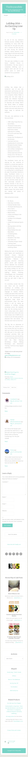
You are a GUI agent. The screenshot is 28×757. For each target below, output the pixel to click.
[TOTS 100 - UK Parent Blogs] (11, 741)
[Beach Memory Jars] (14, 592)
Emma (12, 450)
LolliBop (8, 379)
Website (4, 510)
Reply (6, 411)
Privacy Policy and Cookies (14, 730)
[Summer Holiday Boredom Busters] (14, 613)
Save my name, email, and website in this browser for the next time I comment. (13, 520)
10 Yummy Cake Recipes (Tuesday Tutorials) (14, 637)
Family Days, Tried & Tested (14, 672)
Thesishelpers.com (18, 721)
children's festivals (14, 378)
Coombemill (13, 399)
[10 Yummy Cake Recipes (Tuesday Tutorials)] (14, 635)
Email (4, 504)
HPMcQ (14, 676)
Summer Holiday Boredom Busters (14, 615)
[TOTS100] (11, 742)
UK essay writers (10, 716)
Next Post (13, 387)
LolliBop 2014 (13, 379)
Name (4, 497)
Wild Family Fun (14, 690)
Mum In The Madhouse (14, 679)
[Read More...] (17, 598)
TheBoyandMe (14, 6)
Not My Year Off (14, 683)
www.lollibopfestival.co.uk (12, 355)
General (11, 376)
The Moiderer (14, 687)
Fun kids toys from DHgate (14, 703)
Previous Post (6, 387)
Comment (5, 482)
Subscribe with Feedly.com (14, 544)
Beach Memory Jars (14, 593)
